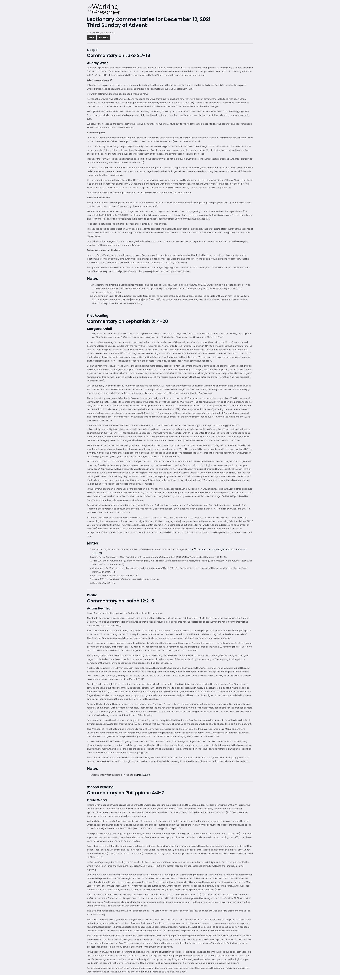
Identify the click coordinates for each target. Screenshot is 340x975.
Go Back (103, 37)
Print (91, 37)
